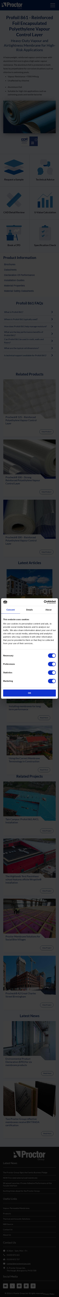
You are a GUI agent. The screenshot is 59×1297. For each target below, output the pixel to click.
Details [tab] (29, 609)
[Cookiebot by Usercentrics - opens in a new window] (44, 602)
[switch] (52, 664)
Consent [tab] (10, 609)
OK (29, 693)
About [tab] (48, 609)
